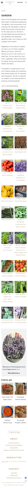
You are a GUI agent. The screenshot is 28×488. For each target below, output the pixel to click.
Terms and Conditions (14, 445)
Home (3, 10)
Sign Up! (5, 461)
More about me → (14, 373)
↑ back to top (14, 432)
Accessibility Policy (14, 477)
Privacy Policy (14, 442)
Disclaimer (14, 447)
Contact (14, 473)
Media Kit (14, 475)
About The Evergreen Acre (14, 450)
